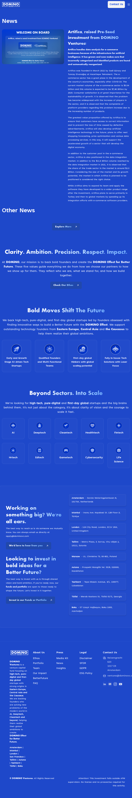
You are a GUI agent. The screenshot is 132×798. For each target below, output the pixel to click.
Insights (61, 738)
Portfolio (38, 733)
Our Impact (40, 743)
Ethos (36, 728)
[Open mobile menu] (128, 4)
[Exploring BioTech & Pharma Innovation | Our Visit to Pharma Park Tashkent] (66, 234)
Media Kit (62, 728)
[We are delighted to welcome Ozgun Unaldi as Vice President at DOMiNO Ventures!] (22, 234)
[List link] (112, 746)
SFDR (83, 733)
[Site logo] (11, 4)
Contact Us (116, 4)
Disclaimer (86, 728)
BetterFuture (40, 748)
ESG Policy (86, 743)
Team (36, 738)
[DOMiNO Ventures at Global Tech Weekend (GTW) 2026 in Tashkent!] (110, 234)
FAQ (35, 753)
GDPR (83, 738)
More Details (14, 281)
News (59, 733)
